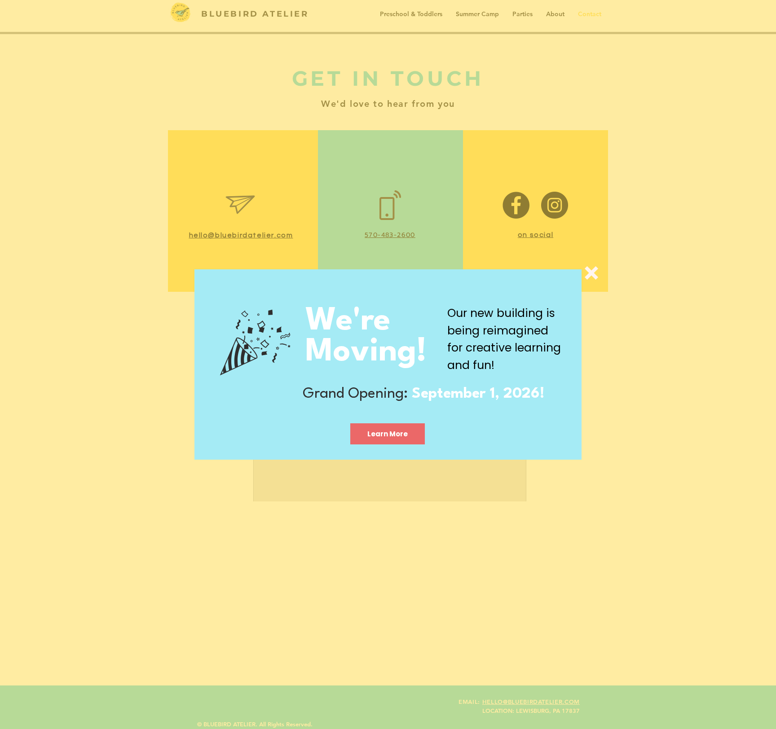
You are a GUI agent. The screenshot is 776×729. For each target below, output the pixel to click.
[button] (591, 273)
